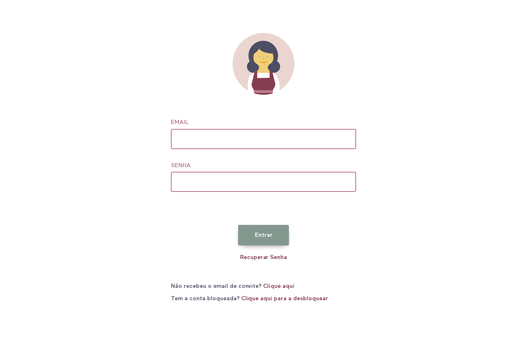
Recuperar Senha (263, 257)
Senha (181, 165)
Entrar (264, 235)
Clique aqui (278, 286)
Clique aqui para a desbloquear (284, 298)
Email (180, 122)
